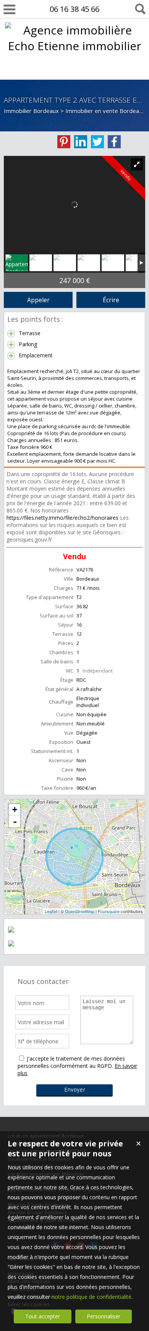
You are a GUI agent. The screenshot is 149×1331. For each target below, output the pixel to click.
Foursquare (109, 911)
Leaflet (51, 911)
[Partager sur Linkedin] (80, 141)
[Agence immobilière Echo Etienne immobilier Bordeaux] (74, 61)
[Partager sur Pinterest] (63, 141)
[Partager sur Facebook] (114, 141)
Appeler (38, 300)
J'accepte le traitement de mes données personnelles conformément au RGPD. (71, 1062)
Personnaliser (103, 1316)
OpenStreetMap (79, 911)
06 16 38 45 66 (74, 9)
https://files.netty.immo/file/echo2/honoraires (62, 517)
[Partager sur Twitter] (97, 141)
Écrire (111, 300)
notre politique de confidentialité (91, 1296)
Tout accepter (42, 1316)
